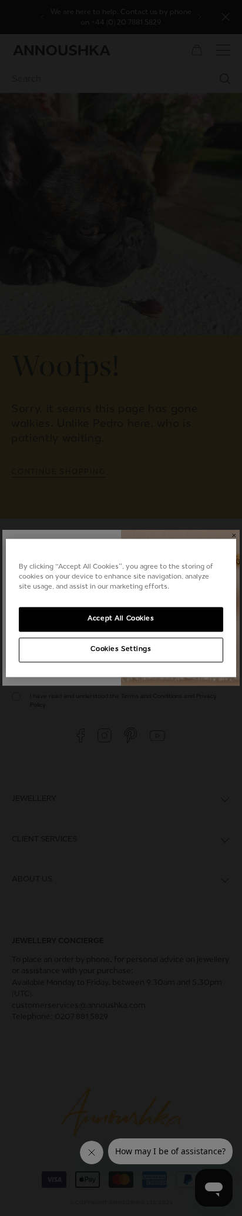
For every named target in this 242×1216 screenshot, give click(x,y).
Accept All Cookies (121, 619)
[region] (121, 608)
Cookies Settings (120, 649)
